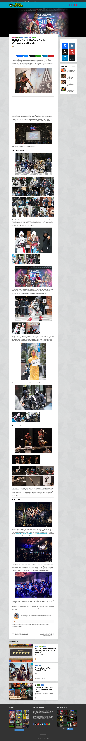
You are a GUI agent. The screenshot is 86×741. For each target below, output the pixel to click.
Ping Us (63, 5)
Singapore (51, 5)
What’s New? (34, 5)
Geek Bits (40, 646)
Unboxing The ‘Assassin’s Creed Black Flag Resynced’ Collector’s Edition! (44, 689)
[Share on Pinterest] (51, 56)
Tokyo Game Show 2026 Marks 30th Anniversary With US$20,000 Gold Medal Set (45, 651)
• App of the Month (30, 1)
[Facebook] (34, 724)
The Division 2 (42, 624)
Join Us (48, 738)
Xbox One (33, 37)
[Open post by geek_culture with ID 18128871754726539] (26, 714)
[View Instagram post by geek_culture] (14, 718)
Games (22, 37)
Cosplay (14, 37)
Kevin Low (38, 678)
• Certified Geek (18, 1)
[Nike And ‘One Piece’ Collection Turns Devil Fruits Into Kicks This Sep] (63, 70)
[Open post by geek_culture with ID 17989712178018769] (26, 723)
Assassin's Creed (20, 624)
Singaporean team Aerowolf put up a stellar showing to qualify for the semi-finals (31, 533)
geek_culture (11, 711)
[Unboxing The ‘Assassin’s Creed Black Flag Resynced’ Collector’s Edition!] (21, 691)
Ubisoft (20, 626)
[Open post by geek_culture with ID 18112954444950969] (19, 714)
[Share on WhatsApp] (38, 56)
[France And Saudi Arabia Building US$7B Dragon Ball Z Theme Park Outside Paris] (63, 88)
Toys (30, 37)
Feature (18, 37)
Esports (26, 624)
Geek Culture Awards (12, 1)
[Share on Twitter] (32, 56)
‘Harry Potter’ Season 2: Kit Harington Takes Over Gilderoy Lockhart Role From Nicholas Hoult (71, 83)
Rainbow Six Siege (35, 624)
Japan (30, 624)
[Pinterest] (47, 724)
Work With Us (44, 738)
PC (24, 37)
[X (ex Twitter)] (40, 724)
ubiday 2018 (15, 626)
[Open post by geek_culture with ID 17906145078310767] (12, 714)
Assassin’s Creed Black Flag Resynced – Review (42, 669)
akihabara (14, 624)
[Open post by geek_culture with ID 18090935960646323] (12, 723)
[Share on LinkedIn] (45, 56)
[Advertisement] (33, 51)
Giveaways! (58, 5)
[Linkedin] (42, 724)
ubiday (47, 624)
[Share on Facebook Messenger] (25, 56)
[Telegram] (45, 724)
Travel (45, 646)
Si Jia (15, 46)
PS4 (27, 37)
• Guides (35, 1)
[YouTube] (38, 724)
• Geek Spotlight (23, 1)
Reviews (46, 5)
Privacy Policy (39, 738)
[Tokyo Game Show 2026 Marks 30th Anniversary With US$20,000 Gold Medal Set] (21, 653)
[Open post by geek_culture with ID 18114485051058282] (19, 723)
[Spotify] (49, 724)
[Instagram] (36, 724)
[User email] (14, 621)
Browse (40, 5)
